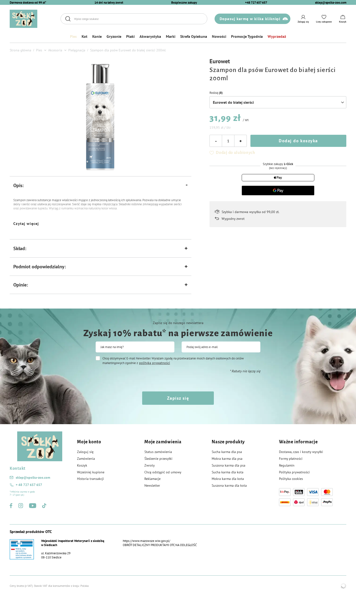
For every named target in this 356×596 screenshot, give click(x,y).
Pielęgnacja (76, 50)
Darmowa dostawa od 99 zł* (28, 2)
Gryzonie (114, 36)
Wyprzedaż (277, 36)
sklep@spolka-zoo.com (330, 2)
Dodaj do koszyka (298, 140)
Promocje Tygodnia (247, 36)
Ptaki (130, 36)
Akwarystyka (150, 36)
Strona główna (20, 50)
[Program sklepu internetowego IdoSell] (343, 586)
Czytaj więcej (26, 223)
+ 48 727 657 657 (29, 485)
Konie (97, 36)
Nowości (219, 36)
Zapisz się (178, 398)
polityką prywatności (154, 363)
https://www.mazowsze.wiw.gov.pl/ (146, 541)
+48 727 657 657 (256, 2)
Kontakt (17, 468)
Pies (73, 36)
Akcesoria (55, 50)
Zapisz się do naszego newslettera (178, 323)
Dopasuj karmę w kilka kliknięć (250, 18)
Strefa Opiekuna (193, 36)
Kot (84, 36)
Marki (170, 36)
